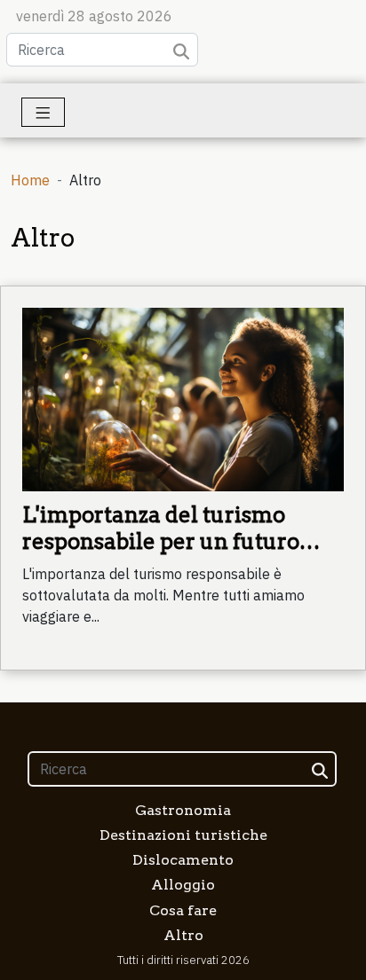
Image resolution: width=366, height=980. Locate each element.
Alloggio (183, 884)
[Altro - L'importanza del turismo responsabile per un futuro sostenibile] (183, 398)
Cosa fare (183, 910)
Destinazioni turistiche (183, 835)
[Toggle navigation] (43, 112)
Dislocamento (183, 859)
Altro (183, 935)
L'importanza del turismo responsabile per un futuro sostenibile (160, 542)
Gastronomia (183, 810)
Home (30, 180)
